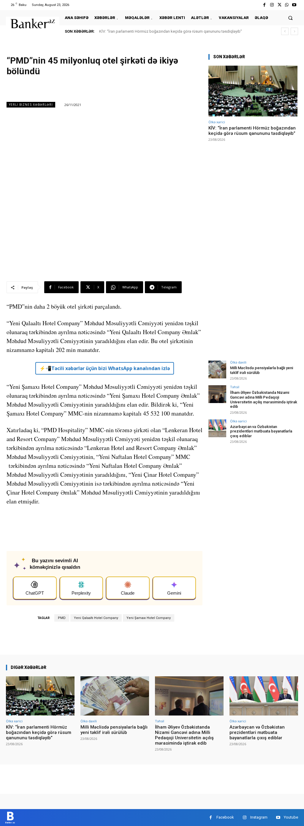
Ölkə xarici (216, 122)
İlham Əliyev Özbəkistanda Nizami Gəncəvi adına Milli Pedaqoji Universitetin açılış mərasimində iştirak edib (263, 399)
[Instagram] (272, 5)
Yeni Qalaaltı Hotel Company (96, 618)
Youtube (291, 817)
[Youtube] (294, 5)
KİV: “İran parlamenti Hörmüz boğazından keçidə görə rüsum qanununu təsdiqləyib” (170, 31)
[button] (290, 17)
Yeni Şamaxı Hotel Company (148, 618)
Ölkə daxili (238, 362)
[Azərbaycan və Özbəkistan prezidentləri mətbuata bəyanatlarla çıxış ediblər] (217, 428)
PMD (62, 618)
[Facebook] (264, 5)
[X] (279, 5)
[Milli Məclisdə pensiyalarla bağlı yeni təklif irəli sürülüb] (217, 369)
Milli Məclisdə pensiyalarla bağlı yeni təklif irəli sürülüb (114, 729)
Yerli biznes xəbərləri (31, 104)
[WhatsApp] (287, 5)
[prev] (285, 31)
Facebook (225, 817)
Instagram (258, 817)
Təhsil (234, 386)
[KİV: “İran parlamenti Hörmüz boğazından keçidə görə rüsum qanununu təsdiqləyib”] (252, 91)
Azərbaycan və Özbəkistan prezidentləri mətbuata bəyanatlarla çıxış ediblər (261, 431)
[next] (294, 31)
